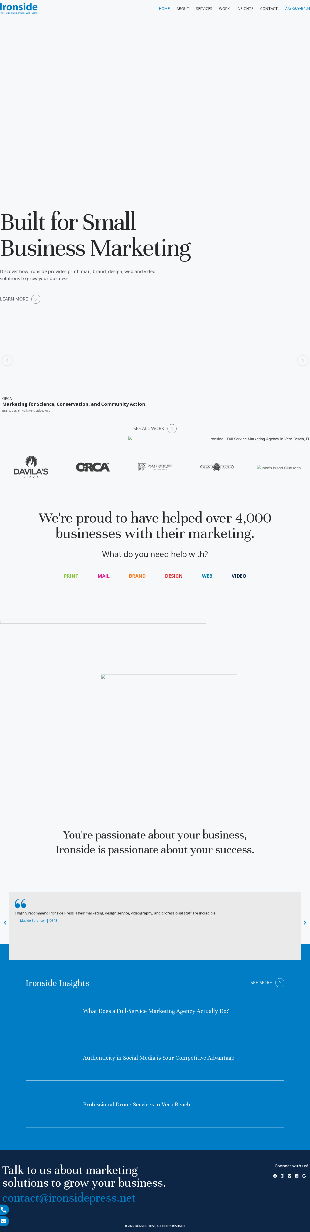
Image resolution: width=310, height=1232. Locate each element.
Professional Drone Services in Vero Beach (136, 1104)
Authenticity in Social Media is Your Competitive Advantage (158, 1057)
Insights (244, 8)
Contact (269, 8)
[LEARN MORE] (35, 299)
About (183, 8)
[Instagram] (282, 1176)
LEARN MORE (14, 299)
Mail (104, 576)
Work (224, 8)
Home (164, 8)
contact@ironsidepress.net (69, 1197)
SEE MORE (261, 982)
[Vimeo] (289, 1176)
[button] (7, 360)
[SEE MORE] (279, 982)
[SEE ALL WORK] (172, 428)
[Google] (304, 1176)
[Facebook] (275, 1176)
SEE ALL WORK (148, 428)
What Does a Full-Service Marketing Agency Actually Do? (156, 1011)
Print (71, 576)
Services (204, 8)
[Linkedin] (296, 1176)
